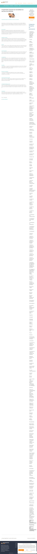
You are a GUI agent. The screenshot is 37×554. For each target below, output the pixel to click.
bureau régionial (30, 162)
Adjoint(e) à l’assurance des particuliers (31, 49)
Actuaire (30, 39)
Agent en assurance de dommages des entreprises (31, 83)
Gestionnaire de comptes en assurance (31, 348)
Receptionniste (31, 421)
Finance (30, 332)
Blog (19, 5)
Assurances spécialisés (31, 159)
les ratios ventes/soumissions (32, 371)
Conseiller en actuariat (31, 199)
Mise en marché (30, 376)
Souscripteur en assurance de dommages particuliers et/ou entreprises (31, 473)
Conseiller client (31, 194)
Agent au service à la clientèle (31, 68)
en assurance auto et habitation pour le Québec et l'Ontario (31, 307)
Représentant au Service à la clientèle (31, 427)
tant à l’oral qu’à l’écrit (31, 490)
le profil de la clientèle (31, 364)
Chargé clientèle (30, 165)
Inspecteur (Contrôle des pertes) (31, 357)
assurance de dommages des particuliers (31, 148)
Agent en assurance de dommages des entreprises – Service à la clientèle (31, 89)
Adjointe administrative (31, 52)
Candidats (11, 5)
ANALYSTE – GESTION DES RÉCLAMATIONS (32, 123)
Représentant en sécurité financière (31, 446)
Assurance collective (31, 141)
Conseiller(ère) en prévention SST (31, 219)
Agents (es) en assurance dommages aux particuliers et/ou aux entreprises (31, 108)
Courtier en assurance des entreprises (31, 250)
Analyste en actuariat (31, 127)
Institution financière (31, 361)
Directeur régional (30, 293)
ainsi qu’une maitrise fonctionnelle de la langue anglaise (31, 114)
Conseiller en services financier (31, 211)
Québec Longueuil (31, 416)
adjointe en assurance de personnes (31, 56)
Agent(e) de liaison (31, 103)
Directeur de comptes (31, 290)
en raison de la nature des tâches (31, 312)
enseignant (31, 317)
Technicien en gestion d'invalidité (31, 494)
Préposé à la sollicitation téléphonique (31, 404)
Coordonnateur (31, 231)
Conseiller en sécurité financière (31, 207)
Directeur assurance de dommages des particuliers (31, 283)
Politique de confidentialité (29, 551)
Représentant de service (31, 431)
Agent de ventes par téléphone (31, 75)
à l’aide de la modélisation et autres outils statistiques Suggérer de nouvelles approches (31, 34)
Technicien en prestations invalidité (31, 498)
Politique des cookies (24, 551)
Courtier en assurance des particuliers (31, 254)
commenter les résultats (31, 178)
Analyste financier (30, 133)
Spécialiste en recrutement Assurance (31, 487)
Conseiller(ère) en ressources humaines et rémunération (31, 228)
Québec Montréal (30, 419)
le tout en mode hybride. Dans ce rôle (31, 367)
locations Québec (30, 373)
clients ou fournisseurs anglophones (31, 174)
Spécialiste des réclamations (31, 484)
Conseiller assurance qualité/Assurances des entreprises (32, 190)
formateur (30, 334)
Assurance (31, 139)
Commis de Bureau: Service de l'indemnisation (31, 182)
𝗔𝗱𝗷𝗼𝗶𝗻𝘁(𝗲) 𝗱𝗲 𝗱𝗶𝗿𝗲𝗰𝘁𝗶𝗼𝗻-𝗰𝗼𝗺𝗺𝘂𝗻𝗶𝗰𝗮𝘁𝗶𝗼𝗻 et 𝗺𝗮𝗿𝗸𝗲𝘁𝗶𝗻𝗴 (32, 522)
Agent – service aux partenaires (31, 61)
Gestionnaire (31, 340)
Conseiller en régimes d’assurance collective (31, 203)
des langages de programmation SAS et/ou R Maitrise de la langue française (31, 271)
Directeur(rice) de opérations (31, 301)
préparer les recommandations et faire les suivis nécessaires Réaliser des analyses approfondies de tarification (32, 393)
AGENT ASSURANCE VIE (31, 64)
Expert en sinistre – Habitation (31, 323)
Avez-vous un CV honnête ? (31, 538)
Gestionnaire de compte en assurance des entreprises (31, 344)
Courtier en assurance (31, 234)
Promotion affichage (31, 413)
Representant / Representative (31, 424)
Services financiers (31, 466)
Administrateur (31, 58)
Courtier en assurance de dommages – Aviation (31, 241)
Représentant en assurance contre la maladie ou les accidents (31, 441)
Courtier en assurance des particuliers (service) (31, 259)
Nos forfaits (17, 546)
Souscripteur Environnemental (32, 478)
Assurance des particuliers (31, 154)
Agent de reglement (31, 72)
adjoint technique (30, 42)
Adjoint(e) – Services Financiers (31, 45)
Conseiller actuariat (31, 186)
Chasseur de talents (31, 171)
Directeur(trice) (31, 303)
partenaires (31, 387)
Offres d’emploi (6, 5)
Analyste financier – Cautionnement (31, 136)
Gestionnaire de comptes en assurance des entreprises (31, 353)
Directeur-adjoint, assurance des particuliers (31, 297)
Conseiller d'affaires (31, 197)
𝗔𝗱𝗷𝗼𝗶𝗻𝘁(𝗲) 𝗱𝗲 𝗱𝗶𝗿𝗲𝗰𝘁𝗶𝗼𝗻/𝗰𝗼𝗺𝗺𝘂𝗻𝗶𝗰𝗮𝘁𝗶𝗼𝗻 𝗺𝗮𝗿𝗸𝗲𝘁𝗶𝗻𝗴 (32, 528)
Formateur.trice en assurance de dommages (31, 337)
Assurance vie (31, 156)
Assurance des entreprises (31, 151)
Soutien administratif (31, 481)
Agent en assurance (31, 79)
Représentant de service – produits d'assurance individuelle (31, 435)
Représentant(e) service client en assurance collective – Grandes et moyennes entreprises (31, 456)
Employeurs (16, 5)
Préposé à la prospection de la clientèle (31, 400)
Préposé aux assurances (31, 407)
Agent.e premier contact (31, 100)
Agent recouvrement (31, 97)
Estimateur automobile (31, 319)
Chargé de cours (31, 168)
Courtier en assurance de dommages (31, 237)
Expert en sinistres (30, 326)
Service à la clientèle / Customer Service (31, 462)
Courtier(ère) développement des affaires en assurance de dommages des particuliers (31, 265)
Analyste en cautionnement (31, 130)
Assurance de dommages (31, 144)
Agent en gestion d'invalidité (31, 94)
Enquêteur (31, 315)
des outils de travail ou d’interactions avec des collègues (31, 278)
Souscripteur (31, 468)
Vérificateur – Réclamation (31, 505)
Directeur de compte (31, 287)
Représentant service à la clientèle (31, 450)
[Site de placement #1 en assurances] (4, 1)
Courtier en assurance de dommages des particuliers (31, 246)
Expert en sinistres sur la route (31, 329)
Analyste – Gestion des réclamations (31, 119)
